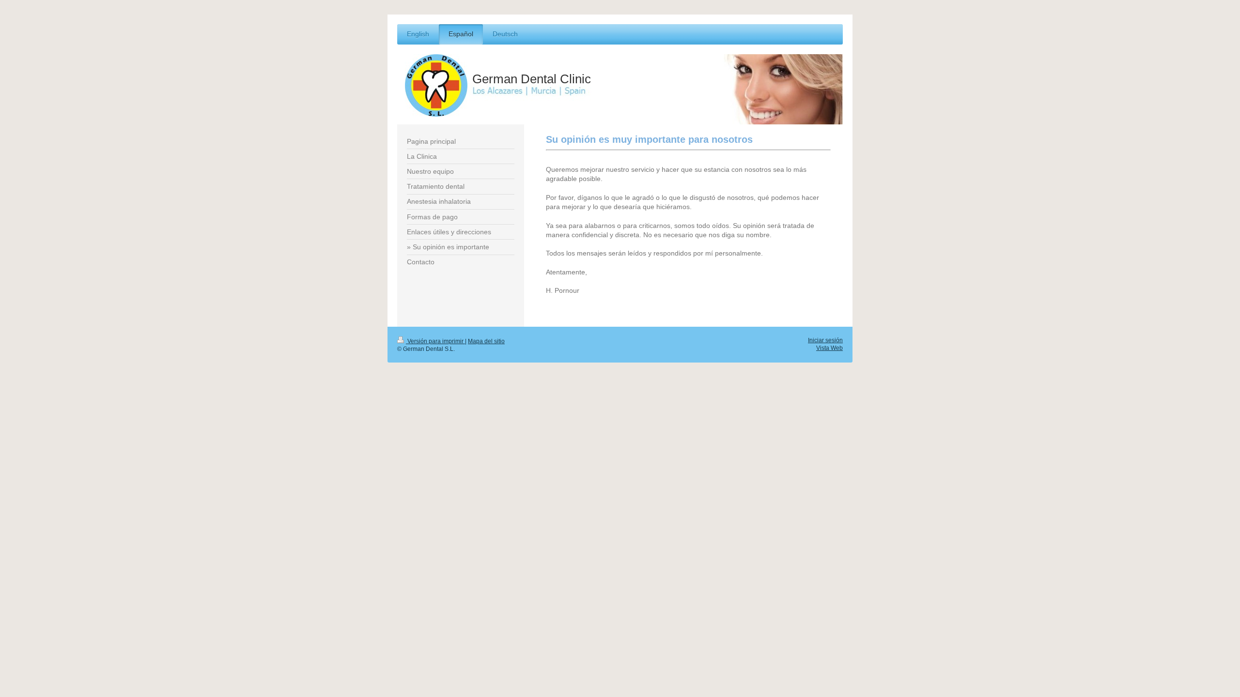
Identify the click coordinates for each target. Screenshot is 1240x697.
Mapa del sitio (486, 341)
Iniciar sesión (825, 340)
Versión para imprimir (435, 341)
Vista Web (829, 348)
